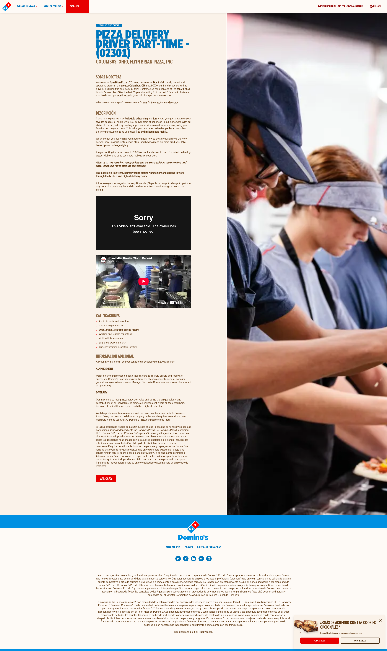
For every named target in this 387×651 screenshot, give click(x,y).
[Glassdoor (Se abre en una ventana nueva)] (209, 558)
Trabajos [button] (74, 6)
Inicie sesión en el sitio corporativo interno (340, 6)
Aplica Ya (106, 479)
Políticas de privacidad (209, 547)
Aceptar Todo (319, 640)
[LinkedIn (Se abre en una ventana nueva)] (193, 558)
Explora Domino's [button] (26, 6)
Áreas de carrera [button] (52, 6)
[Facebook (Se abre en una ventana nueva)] (186, 558)
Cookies (189, 547)
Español (377, 6)
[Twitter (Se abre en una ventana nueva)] (178, 558)
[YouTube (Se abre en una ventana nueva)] (201, 558)
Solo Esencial (360, 640)
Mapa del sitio (173, 547)
